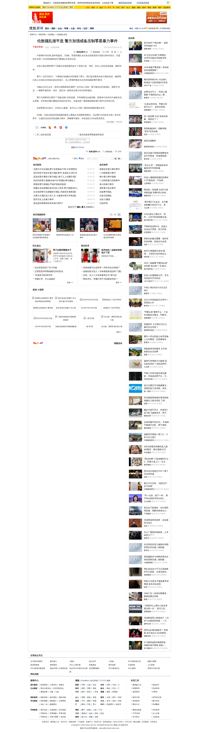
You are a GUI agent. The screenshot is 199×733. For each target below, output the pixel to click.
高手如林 (112, 665)
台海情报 (53, 710)
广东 (100, 710)
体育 (93, 8)
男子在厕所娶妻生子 (62, 250)
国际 (53, 28)
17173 (57, 7)
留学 (114, 697)
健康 (89, 701)
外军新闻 (62, 710)
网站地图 (136, 722)
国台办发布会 (45, 688)
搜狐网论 (53, 704)
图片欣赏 (155, 701)
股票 (83, 688)
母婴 (83, 697)
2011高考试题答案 (37, 668)
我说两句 (166, 8)
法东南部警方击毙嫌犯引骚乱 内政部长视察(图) (54, 192)
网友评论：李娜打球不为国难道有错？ (100, 279)
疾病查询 (136, 701)
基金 (94, 688)
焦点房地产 (64, 7)
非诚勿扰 (131, 665)
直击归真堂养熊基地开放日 (91, 134)
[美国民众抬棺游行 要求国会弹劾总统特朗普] (42, 299)
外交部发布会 (58, 688)
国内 (47, 28)
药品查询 (155, 688)
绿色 (119, 701)
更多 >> (70, 283)
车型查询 (155, 710)
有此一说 (43, 704)
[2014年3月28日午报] (42, 318)
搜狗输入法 (137, 685)
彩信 (102, 713)
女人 (128, 8)
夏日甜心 (53, 661)
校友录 (118, 704)
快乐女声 (92, 661)
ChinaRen (50, 7)
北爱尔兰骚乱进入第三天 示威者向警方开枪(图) (54, 195)
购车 (83, 692)
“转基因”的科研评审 (43, 275)
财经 (77, 688)
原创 (114, 701)
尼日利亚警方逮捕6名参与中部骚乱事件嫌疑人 (54, 180)
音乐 (114, 688)
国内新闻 (33, 685)
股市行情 (136, 697)
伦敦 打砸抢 (105, 199)
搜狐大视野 (152, 661)
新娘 (89, 697)
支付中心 (64, 722)
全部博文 (153, 722)
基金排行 (155, 685)
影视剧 (115, 692)
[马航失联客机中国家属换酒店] (65, 318)
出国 (108, 697)
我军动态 (43, 710)
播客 (139, 8)
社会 (60, 28)
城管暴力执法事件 (108, 188)
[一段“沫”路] (89, 318)
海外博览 (53, 697)
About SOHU (118, 722)
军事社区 (43, 717)
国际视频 (43, 701)
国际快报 (43, 697)
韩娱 (108, 688)
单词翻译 (155, 704)
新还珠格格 (34, 665)
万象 (51, 692)
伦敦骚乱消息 (62, 34)
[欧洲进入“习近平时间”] (112, 299)
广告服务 (81, 722)
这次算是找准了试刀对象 (46, 267)
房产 (123, 8)
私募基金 (92, 665)
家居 (89, 692)
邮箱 (89, 710)
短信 (91, 713)
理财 (89, 688)
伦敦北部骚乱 (106, 195)
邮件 (144, 8)
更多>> (119, 332)
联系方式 (97, 722)
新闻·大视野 (38, 290)
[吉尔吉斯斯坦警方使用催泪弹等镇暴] (112, 225)
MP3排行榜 (156, 697)
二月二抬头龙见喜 (43, 134)
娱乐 (101, 8)
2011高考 (132, 668)
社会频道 (33, 688)
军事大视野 (54, 717)
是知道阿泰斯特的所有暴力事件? (48, 203)
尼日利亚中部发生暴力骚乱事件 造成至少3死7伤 (55, 173)
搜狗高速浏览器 (125, 3)
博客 (149, 8)
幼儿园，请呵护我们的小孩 (111, 327)
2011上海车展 (75, 665)
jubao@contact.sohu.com (109, 728)
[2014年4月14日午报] (89, 299)
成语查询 (136, 692)
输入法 (84, 717)
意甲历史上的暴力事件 (43, 199)
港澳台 (61, 685)
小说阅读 (155, 717)
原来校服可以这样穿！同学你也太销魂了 (101, 267)
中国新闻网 (55, 47)
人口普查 (151, 665)
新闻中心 (33, 34)
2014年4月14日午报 (89, 308)
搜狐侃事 (43, 692)
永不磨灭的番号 (36, 661)
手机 (89, 704)
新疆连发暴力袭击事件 (110, 169)
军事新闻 (33, 710)
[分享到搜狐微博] (50, 127)
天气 (83, 701)
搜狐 (44, 7)
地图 (91, 717)
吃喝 (94, 701)
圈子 (83, 710)
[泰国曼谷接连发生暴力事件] (89, 225)
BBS (160, 8)
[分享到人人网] (66, 127)
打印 (107, 52)
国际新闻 (42, 34)
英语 (119, 697)
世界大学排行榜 (154, 668)
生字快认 (136, 717)
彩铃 (96, 713)
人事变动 (53, 685)
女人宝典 (155, 713)
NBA (108, 685)
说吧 (96, 717)
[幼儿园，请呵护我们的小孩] (112, 318)
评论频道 (33, 701)
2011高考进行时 (134, 661)
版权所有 (124, 725)
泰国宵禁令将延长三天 (65, 235)
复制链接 (96, 52)
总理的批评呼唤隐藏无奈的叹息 (49, 271)
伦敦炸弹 (104, 203)
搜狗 (71, 7)
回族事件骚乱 (106, 192)
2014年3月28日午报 (43, 327)
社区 (85, 28)
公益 (73, 28)
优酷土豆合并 (140, 28)
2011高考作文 (114, 668)
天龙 (77, 713)
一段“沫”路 (89, 327)
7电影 (71, 661)
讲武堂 (63, 717)
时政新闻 (43, 685)
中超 (114, 685)
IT (113, 8)
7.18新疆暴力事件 (108, 173)
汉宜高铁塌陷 (165, 28)
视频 (133, 8)
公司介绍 (128, 722)
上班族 (111, 661)
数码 (83, 704)
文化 (102, 701)
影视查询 (136, 688)
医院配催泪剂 (153, 28)
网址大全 (136, 704)
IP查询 (154, 692)
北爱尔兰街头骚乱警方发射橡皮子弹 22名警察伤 (55, 169)
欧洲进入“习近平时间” (111, 308)
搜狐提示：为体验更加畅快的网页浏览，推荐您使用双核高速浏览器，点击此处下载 (78, 3)
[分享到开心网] (61, 127)
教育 (102, 697)
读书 (108, 701)
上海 (94, 710)
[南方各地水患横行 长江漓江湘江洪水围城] (65, 299)
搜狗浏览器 (137, 710)
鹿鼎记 (84, 713)
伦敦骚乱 (51, 34)
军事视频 (53, 713)
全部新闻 (145, 722)
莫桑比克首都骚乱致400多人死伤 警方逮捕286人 (55, 188)
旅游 (77, 701)
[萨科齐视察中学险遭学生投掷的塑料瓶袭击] (42, 225)
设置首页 (45, 722)
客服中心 (89, 722)
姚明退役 (53, 665)
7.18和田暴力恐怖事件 (110, 180)
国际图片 (53, 701)
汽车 (118, 8)
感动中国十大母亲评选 (58, 668)
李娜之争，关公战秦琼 (45, 279)
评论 (79, 28)
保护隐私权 (107, 722)
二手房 (95, 692)
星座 (94, 697)
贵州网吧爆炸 (94, 668)
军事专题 (62, 713)
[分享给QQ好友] (55, 127)
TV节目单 (136, 713)
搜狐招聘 (72, 722)
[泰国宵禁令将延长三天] (65, 225)
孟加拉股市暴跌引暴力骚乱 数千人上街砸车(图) (54, 176)
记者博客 (62, 701)
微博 (154, 8)
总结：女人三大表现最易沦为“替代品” (100, 275)
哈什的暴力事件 (107, 184)
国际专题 (62, 697)
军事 (66, 28)
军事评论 (43, 713)
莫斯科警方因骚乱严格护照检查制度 (49, 184)
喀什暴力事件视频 (108, 176)
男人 (94, 704)
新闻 (77, 685)
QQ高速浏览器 (143, 3)
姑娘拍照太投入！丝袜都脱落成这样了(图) (102, 271)
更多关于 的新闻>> (81, 207)
